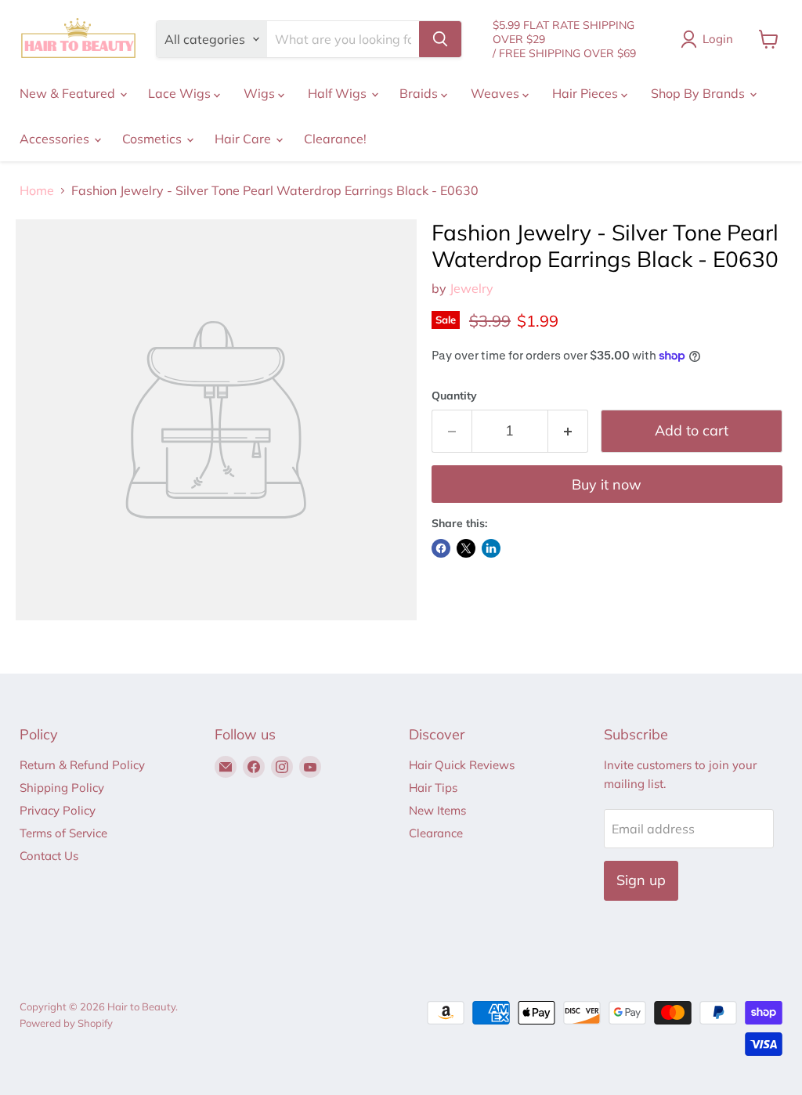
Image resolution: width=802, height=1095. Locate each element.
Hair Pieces (586, 93)
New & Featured (69, 93)
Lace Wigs (181, 93)
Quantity (454, 395)
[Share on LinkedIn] (491, 548)
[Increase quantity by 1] (568, 431)
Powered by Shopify (66, 1023)
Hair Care (244, 138)
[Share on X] (466, 548)
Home (37, 190)
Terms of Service (63, 833)
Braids (420, 93)
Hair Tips (433, 787)
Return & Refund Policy (82, 764)
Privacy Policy (58, 810)
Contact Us (49, 855)
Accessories (56, 138)
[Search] (440, 39)
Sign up (641, 880)
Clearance (436, 833)
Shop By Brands (699, 93)
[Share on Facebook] (441, 548)
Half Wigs (339, 93)
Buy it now (606, 484)
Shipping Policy (62, 787)
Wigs (261, 93)
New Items (437, 810)
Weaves (496, 93)
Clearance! (335, 138)
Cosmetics (153, 138)
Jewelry (471, 288)
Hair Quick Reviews (462, 764)
